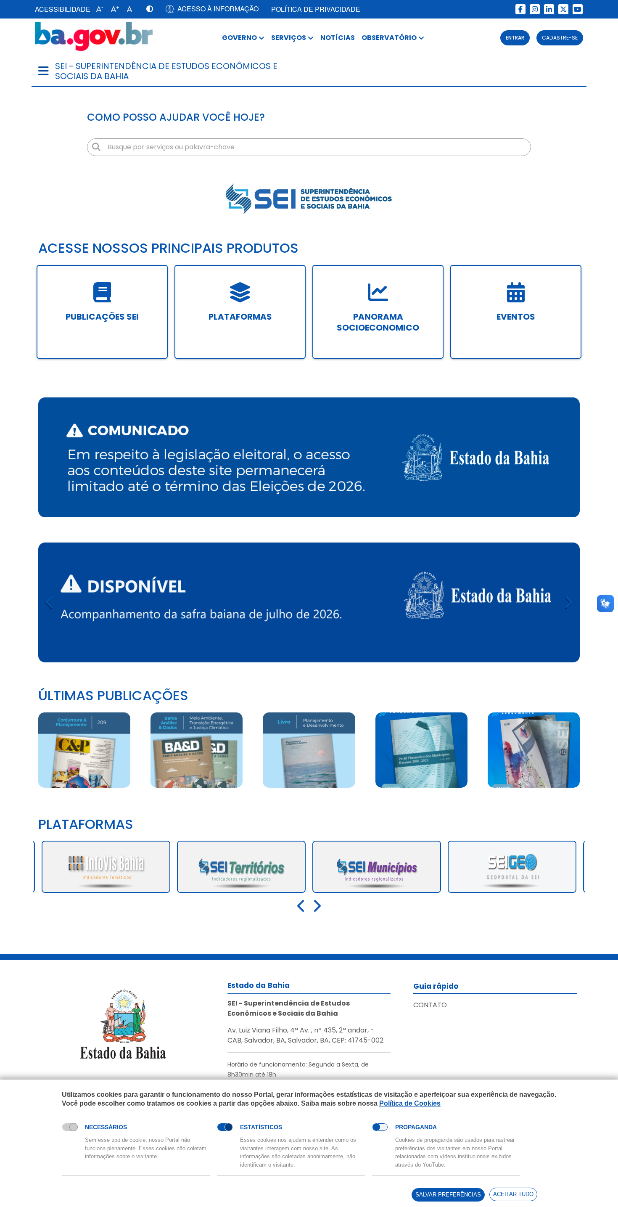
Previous (50, 602)
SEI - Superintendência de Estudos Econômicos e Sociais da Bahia (166, 71)
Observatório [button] (389, 37)
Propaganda (416, 1127)
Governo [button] (239, 37)
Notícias (337, 37)
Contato (430, 1005)
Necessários (106, 1127)
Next (568, 602)
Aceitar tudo (513, 1194)
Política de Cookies (410, 1103)
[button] (97, 9)
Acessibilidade (62, 9)
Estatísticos (261, 1127)
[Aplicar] (96, 147)
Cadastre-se (560, 37)
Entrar (515, 37)
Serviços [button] (288, 37)
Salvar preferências (448, 1194)
